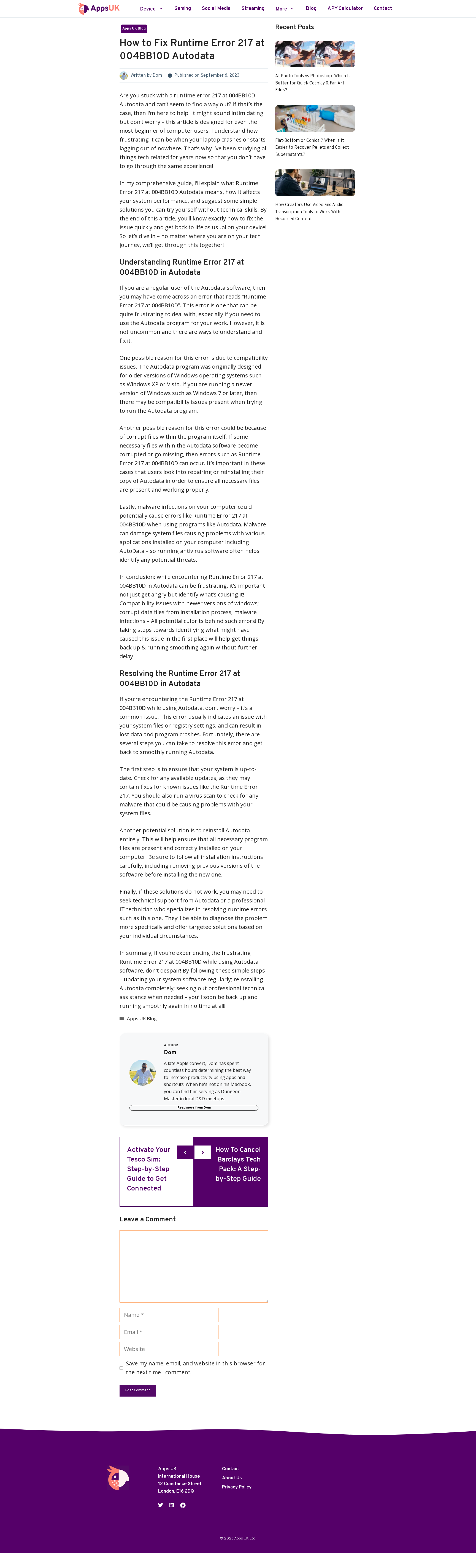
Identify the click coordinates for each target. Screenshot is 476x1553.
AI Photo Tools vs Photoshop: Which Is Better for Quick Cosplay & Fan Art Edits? (312, 83)
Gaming (182, 9)
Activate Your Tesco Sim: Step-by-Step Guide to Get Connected (148, 1169)
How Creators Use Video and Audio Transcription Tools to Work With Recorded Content (309, 212)
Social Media (216, 9)
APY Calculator (345, 9)
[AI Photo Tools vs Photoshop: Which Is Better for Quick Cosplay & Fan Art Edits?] (315, 62)
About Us (232, 1478)
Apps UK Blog (134, 28)
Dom (157, 75)
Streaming (253, 9)
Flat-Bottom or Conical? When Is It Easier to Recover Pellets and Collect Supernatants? (312, 148)
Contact (383, 9)
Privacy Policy (236, 1487)
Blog (311, 9)
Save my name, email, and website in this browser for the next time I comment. (195, 1368)
